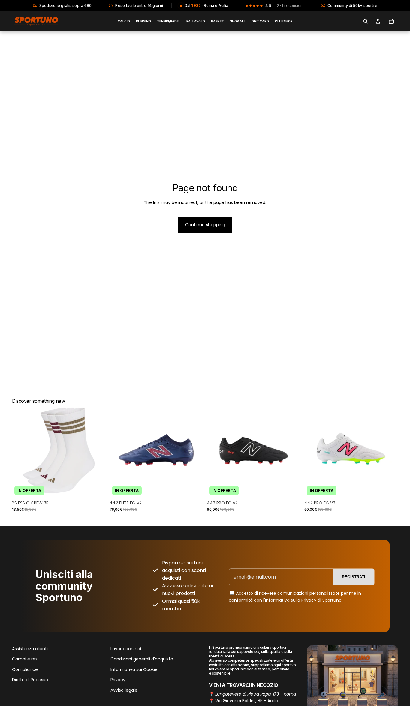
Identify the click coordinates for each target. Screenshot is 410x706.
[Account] (378, 21)
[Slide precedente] (21, 450)
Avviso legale (123, 690)
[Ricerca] (365, 21)
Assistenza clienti (30, 649)
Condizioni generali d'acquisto (141, 659)
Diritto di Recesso (30, 680)
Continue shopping (205, 225)
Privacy (117, 680)
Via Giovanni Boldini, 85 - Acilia (246, 701)
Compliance (25, 669)
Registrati (353, 577)
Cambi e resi (25, 659)
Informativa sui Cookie (134, 669)
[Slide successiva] (97, 450)
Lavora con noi (125, 649)
